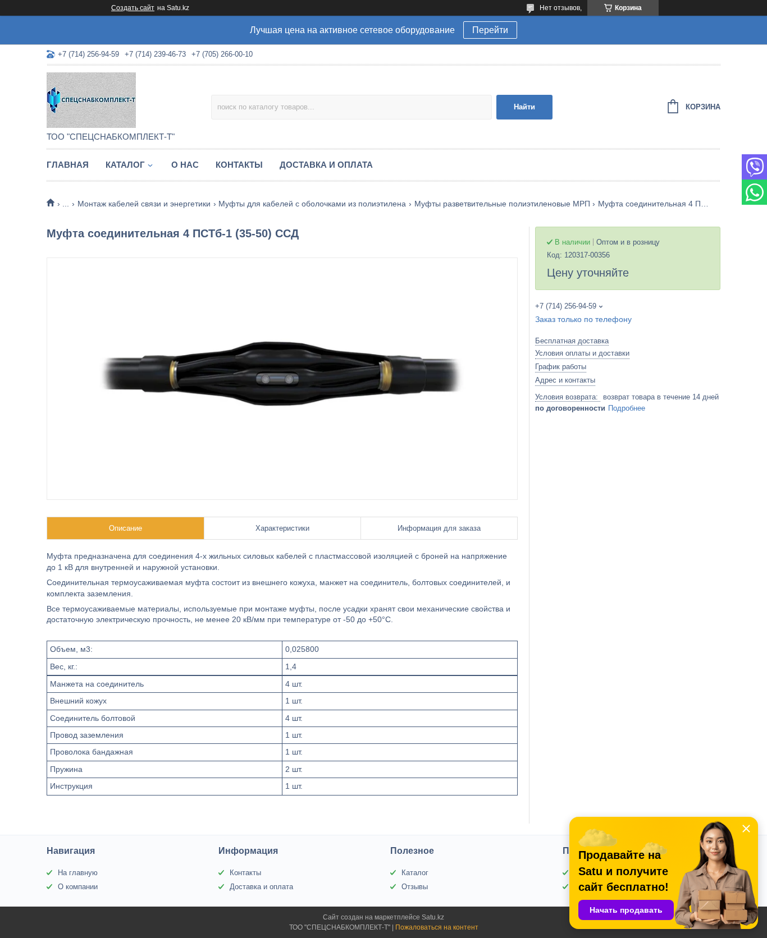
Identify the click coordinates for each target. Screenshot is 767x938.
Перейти (490, 30)
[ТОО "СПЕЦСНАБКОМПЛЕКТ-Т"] (129, 99)
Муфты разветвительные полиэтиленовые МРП (502, 203)
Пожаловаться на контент (436, 927)
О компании (78, 886)
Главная (68, 164)
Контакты (239, 164)
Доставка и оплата (326, 164)
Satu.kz (433, 917)
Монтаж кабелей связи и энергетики (144, 203)
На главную (78, 872)
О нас (185, 164)
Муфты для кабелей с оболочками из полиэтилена (312, 203)
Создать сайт (132, 8)
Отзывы (414, 886)
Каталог (125, 164)
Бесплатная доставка (572, 341)
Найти (524, 107)
